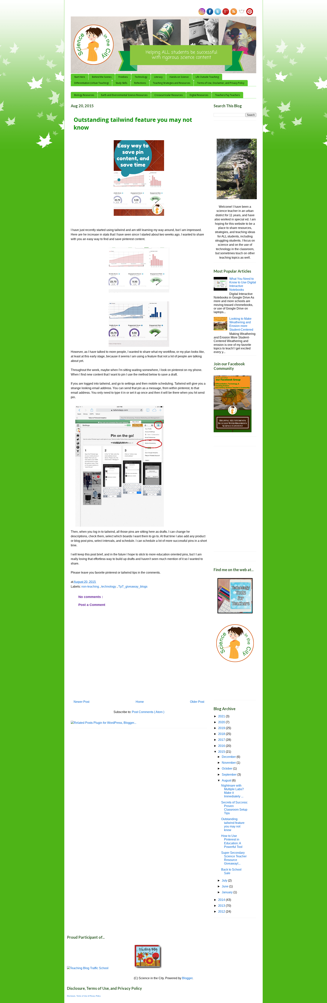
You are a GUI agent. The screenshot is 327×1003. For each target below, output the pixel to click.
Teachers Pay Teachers (227, 95)
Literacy (158, 77)
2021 (222, 716)
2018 (222, 734)
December (229, 756)
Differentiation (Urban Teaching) (91, 83)
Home (140, 701)
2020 (222, 722)
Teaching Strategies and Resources (171, 83)
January (227, 892)
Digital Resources (199, 95)
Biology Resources (84, 95)
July (225, 880)
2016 (222, 745)
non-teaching (90, 586)
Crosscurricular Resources (168, 95)
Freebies (123, 77)
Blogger (187, 978)
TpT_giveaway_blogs (132, 586)
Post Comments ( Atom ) (148, 712)
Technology (141, 77)
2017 (222, 739)
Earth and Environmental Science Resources (124, 95)
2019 (222, 728)
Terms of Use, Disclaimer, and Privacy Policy (220, 83)
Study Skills (121, 83)
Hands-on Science (179, 77)
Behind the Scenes (101, 77)
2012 (222, 911)
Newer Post (81, 701)
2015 (222, 751)
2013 (222, 905)
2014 (222, 899)
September (229, 774)
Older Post (197, 701)
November (229, 762)
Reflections (140, 83)
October (227, 768)
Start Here (79, 77)
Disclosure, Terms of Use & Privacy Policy (84, 996)
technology (109, 586)
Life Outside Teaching (207, 77)
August (227, 780)
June (225, 886)
